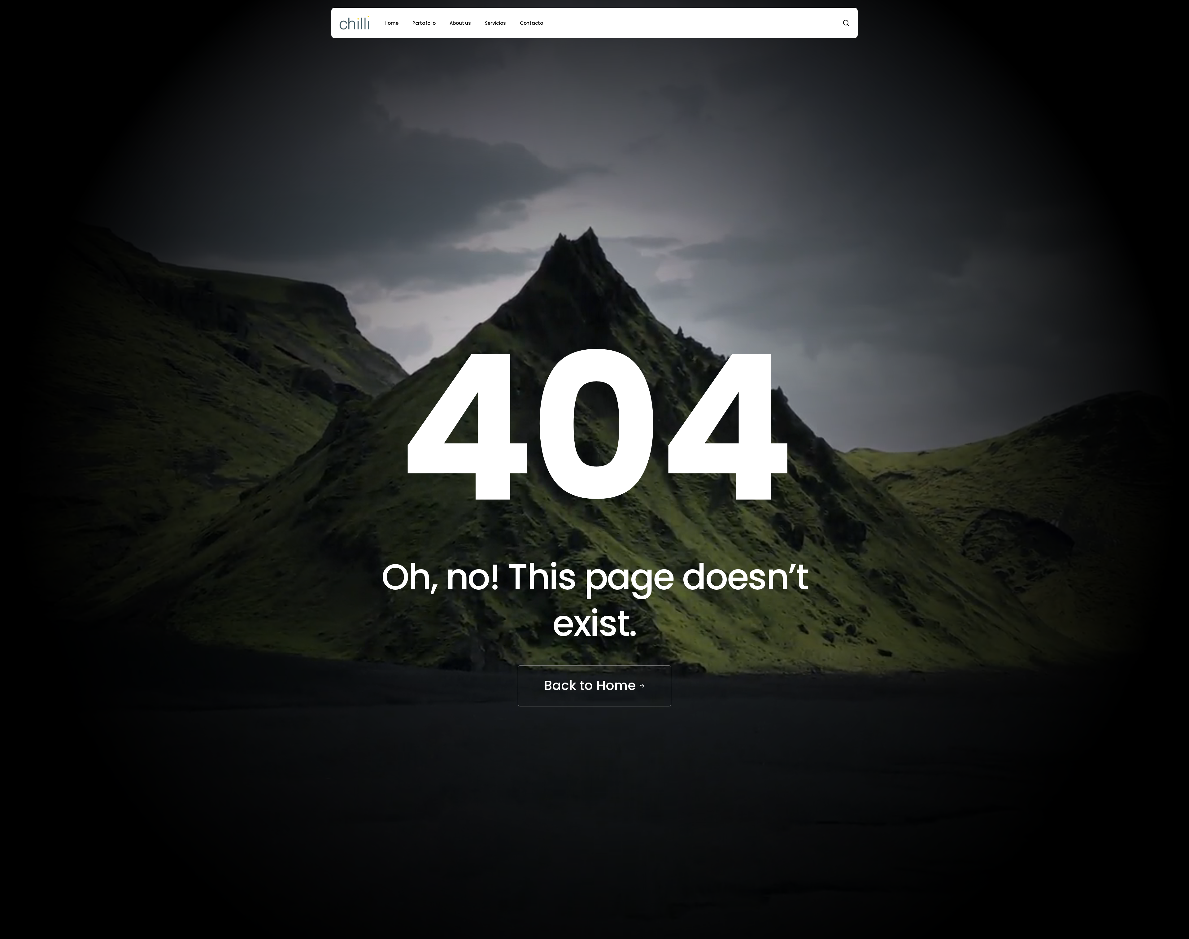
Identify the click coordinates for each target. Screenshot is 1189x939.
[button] (594, 686)
